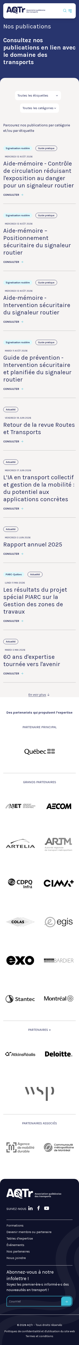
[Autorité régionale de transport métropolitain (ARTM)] (59, 845)
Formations (14, 1225)
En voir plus (37, 695)
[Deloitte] (59, 1054)
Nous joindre (16, 1258)
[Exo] (20, 960)
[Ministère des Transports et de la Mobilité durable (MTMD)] (39, 751)
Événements (15, 1245)
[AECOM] (59, 806)
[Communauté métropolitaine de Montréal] (59, 1147)
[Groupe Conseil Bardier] (59, 960)
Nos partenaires (18, 1251)
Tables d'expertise (19, 1238)
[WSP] (39, 1092)
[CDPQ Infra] (20, 883)
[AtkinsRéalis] (20, 1054)
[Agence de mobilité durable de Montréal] (20, 1147)
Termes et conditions (39, 1336)
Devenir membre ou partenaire (28, 1232)
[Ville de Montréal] (59, 999)
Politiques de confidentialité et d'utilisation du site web (39, 1331)
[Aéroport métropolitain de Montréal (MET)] (20, 806)
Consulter (11, 195)
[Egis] (59, 922)
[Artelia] (20, 845)
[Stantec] (20, 999)
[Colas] (20, 922)
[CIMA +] (59, 883)
